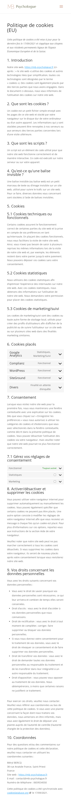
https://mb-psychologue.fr (39, 67)
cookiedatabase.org (18, 792)
